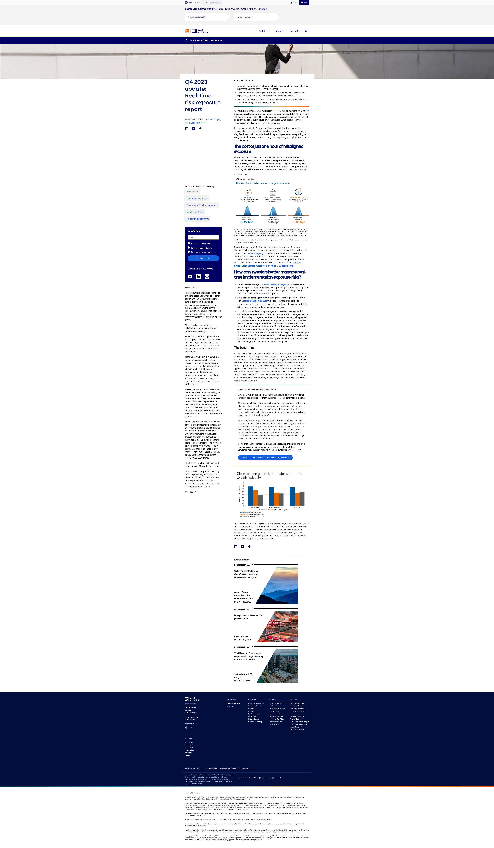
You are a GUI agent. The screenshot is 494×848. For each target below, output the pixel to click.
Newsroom (188, 753)
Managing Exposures (297, 708)
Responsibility (189, 750)
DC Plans (251, 711)
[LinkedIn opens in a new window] (198, 276)
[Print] (200, 128)
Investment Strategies (255, 706)
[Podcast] (207, 276)
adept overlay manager (275, 284)
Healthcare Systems (254, 714)
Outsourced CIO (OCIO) (256, 703)
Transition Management (277, 708)
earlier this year (255, 253)
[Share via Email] (193, 128)
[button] (205, 17)
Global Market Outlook (297, 716)
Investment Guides (296, 706)
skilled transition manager (255, 300)
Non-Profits (252, 716)
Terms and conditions (245, 778)
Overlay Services (274, 711)
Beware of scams (266, 778)
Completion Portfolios (276, 719)
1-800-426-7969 (233, 703)
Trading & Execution (276, 716)
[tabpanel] (247, 15)
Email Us (230, 706)
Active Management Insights (299, 722)
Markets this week (211, 768)
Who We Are (189, 742)
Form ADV (277, 778)
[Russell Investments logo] (196, 31)
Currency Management (276, 714)
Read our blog (243, 768)
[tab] (193, 2)
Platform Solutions (254, 719)
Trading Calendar (296, 719)
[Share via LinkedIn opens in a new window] (186, 128)
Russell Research (295, 727)
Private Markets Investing (298, 724)
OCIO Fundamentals (297, 703)
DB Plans (251, 708)
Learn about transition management (265, 457)
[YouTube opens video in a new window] (190, 276)
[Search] (306, 31)
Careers (187, 755)
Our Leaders (189, 747)
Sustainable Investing (255, 722)
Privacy (256, 778)
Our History (189, 745)
